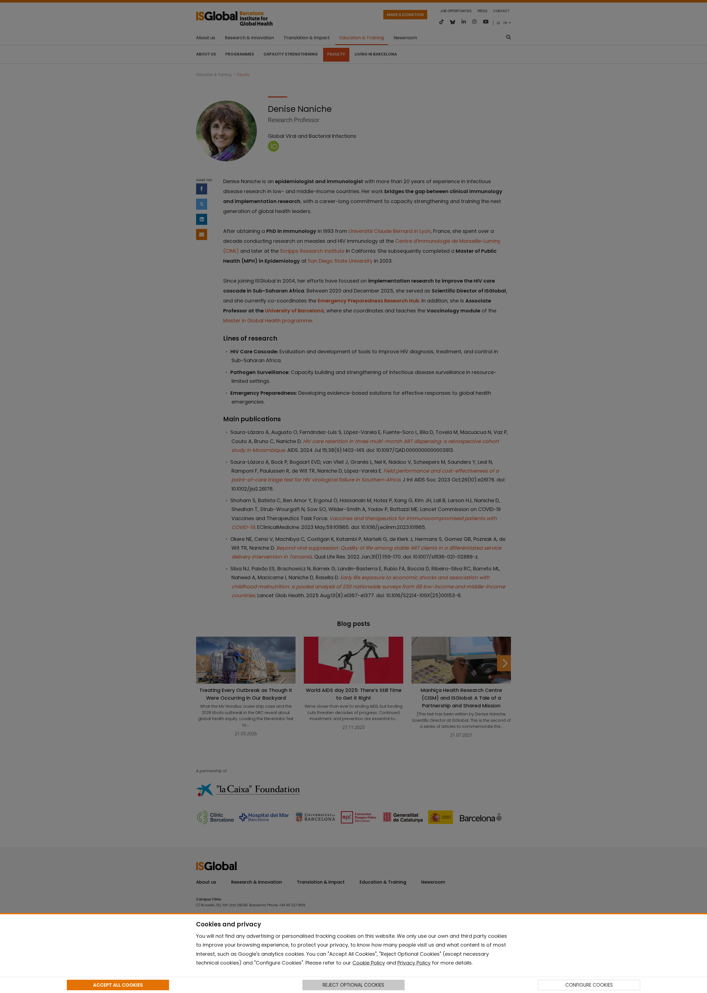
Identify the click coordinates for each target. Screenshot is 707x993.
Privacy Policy (414, 962)
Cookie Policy (368, 962)
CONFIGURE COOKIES (589, 985)
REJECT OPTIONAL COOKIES (353, 985)
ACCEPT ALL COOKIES (118, 985)
